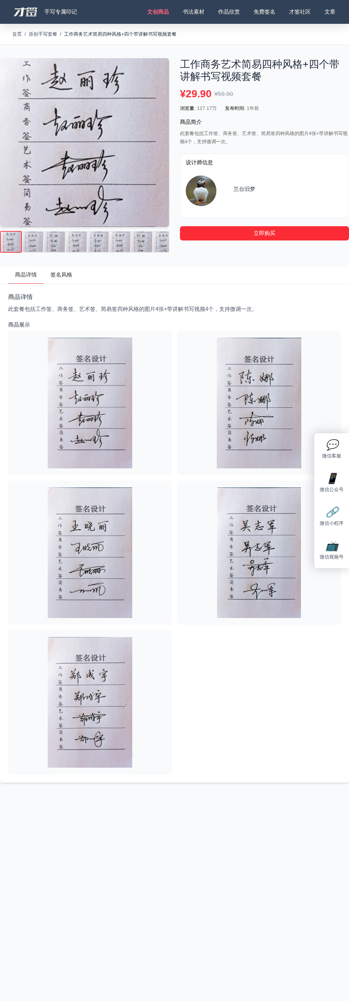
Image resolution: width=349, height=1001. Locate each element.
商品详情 (26, 275)
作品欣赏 (229, 12)
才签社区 (300, 12)
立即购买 (264, 233)
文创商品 (158, 12)
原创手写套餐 (43, 34)
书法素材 (193, 12)
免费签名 (264, 12)
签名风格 (61, 275)
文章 (329, 12)
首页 (17, 34)
